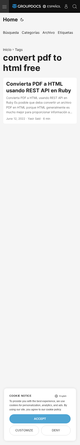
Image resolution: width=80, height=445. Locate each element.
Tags (19, 49)
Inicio (7, 49)
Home (10, 19)
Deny (56, 430)
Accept (40, 418)
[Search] (74, 6)
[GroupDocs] (26, 6)
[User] (66, 6)
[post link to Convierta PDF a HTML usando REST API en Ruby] (40, 101)
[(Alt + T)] (22, 19)
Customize (24, 430)
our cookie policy (51, 409)
